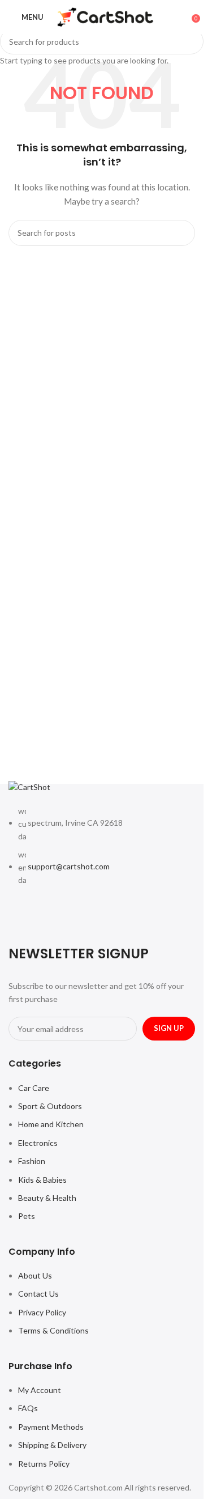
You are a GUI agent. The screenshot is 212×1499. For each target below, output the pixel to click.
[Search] (183, 17)
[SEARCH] (191, 41)
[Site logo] (105, 16)
